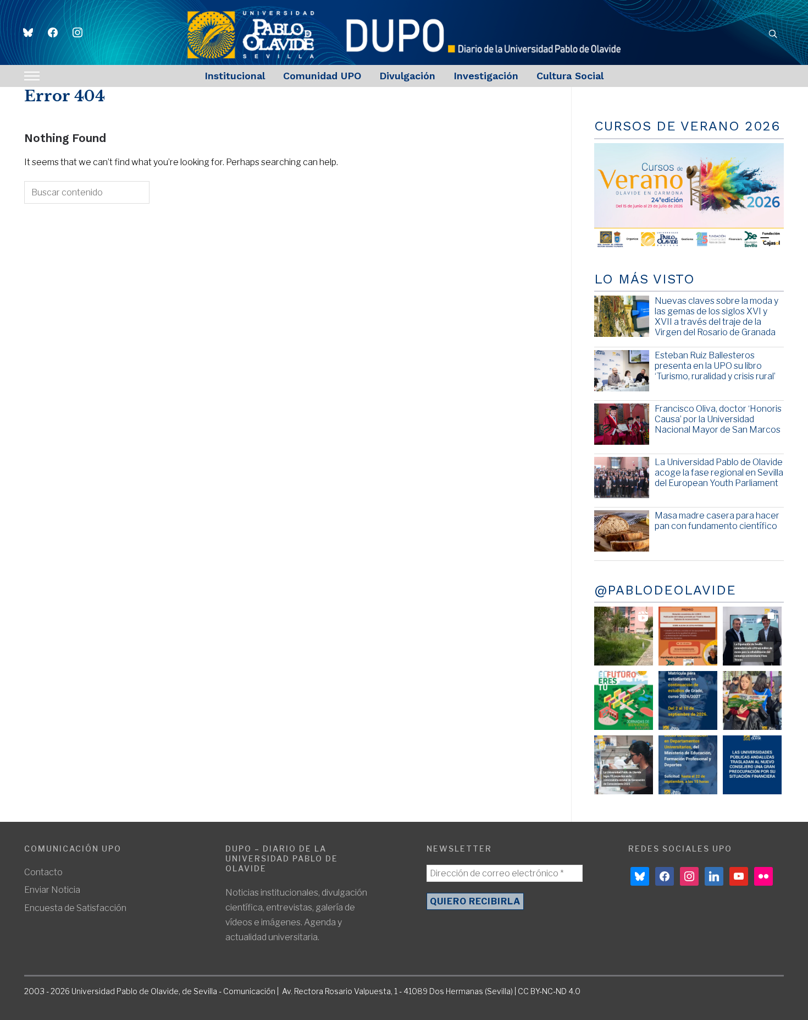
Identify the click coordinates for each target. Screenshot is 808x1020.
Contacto (43, 872)
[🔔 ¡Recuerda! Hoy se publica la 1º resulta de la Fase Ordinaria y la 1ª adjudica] (752, 700)
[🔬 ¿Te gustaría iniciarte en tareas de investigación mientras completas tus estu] (687, 764)
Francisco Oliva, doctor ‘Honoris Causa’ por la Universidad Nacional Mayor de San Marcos (718, 419)
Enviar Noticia (52, 890)
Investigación (485, 75)
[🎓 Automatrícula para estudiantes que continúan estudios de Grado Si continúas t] (687, 700)
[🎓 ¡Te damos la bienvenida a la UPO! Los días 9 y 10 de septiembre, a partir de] (623, 700)
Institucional (234, 75)
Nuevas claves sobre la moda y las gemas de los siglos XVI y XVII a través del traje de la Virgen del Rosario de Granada (716, 317)
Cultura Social (570, 75)
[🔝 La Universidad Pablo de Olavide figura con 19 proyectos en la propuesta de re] (623, 764)
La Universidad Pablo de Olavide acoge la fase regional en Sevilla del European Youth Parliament (719, 472)
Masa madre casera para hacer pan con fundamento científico (717, 520)
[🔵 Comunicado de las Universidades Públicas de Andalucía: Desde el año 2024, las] (752, 764)
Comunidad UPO (322, 75)
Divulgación (407, 75)
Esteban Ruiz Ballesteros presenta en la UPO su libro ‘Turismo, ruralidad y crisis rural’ (715, 365)
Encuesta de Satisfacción (75, 908)
